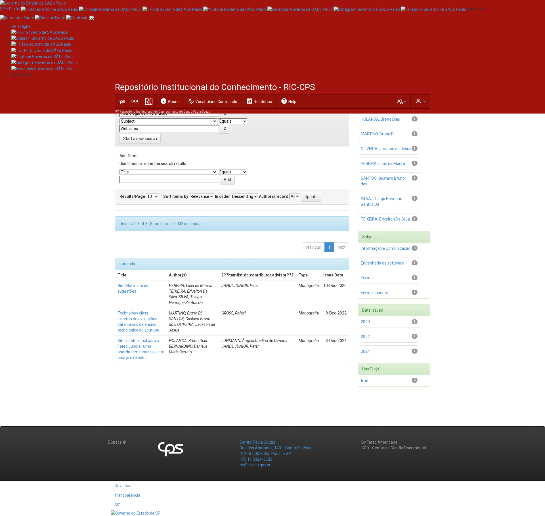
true (364, 380)
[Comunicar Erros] (91, 17)
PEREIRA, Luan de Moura (383, 163)
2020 (365, 322)
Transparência (127, 495)
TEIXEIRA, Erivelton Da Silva (385, 219)
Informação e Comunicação (385, 248)
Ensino (367, 278)
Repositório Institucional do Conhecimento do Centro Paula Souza (165, 112)
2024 (365, 351)
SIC (117, 505)
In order (222, 196)
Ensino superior (374, 292)
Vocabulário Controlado (212, 101)
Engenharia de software (382, 263)
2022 (365, 336)
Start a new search (140, 138)
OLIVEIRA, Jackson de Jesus (386, 148)
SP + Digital (10, 9)
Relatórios (259, 101)
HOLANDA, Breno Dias (380, 119)
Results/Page (132, 196)
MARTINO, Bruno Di (378, 134)
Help (288, 101)
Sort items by (175, 196)
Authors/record (273, 196)
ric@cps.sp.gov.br (255, 465)
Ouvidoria (122, 485)
